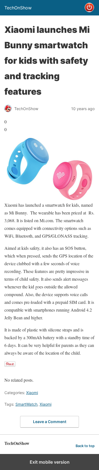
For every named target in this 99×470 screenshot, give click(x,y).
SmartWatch (26, 404)
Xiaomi (32, 392)
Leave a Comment (49, 421)
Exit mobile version (50, 462)
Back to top (85, 446)
